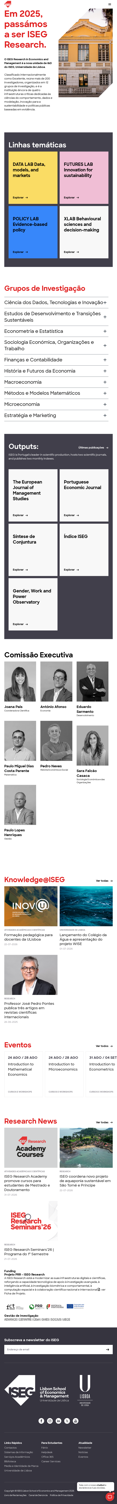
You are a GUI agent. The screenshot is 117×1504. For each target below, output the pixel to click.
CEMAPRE (25, 1319)
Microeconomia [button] (22, 404)
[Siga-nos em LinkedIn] (58, 1421)
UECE (66, 1319)
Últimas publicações (91, 447)
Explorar (18, 197)
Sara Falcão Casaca (87, 773)
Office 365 (47, 1456)
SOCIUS (56, 1319)
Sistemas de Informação (18, 1452)
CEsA (36, 1319)
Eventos (83, 1456)
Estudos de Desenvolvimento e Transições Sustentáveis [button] (52, 317)
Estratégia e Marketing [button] (30, 415)
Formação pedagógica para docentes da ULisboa (28, 937)
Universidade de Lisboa (18, 1470)
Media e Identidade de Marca (21, 1466)
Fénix (44, 1447)
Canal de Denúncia (38, 1495)
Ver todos (102, 1046)
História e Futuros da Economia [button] (39, 371)
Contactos (10, 1447)
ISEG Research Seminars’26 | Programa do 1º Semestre (29, 1251)
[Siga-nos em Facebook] (41, 1421)
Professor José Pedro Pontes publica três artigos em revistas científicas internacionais (29, 1010)
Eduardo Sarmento (85, 709)
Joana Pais (13, 707)
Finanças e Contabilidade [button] (33, 360)
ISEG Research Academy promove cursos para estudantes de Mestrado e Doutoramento (27, 1183)
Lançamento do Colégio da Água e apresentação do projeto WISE (83, 939)
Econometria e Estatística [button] (33, 331)
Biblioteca (10, 1461)
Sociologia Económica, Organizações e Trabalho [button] (49, 345)
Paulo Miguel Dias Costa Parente (19, 768)
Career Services (50, 1461)
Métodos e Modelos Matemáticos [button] (42, 393)
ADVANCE (10, 1319)
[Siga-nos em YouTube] (75, 1421)
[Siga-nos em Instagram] (50, 1421)
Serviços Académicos (17, 1456)
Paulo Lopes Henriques (14, 832)
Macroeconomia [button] (23, 382)
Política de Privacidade (61, 1495)
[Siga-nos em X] (67, 1421)
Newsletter (84, 1447)
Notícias (83, 1452)
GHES (45, 1319)
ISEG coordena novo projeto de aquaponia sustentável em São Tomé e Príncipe (85, 1180)
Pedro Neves (51, 766)
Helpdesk (46, 1452)
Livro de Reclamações (15, 1495)
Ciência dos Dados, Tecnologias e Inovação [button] (53, 303)
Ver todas (102, 881)
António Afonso (53, 707)
